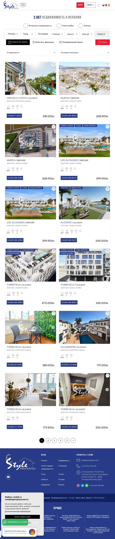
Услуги (61, 474)
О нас (43, 474)
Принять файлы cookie (22, 517)
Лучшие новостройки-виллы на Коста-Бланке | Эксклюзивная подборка (44, 517)
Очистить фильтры (44, 42)
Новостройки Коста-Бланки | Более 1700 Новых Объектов (98, 516)
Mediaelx (101, 498)
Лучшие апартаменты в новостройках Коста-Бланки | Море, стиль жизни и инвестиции (71, 518)
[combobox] (13, 34)
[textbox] (13, 34)
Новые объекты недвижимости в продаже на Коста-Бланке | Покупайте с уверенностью (44, 529)
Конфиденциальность (59, 498)
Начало (44, 461)
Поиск (104, 42)
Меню (89, 5)
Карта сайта (80, 498)
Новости (44, 479)
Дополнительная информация (17, 511)
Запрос (80, 5)
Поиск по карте (20, 42)
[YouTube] (8, 477)
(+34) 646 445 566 (96, 486)
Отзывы (61, 479)
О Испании (62, 466)
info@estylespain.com (90, 460)
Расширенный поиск (73, 42)
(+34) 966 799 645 (88, 466)
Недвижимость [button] (64, 461)
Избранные (45, 485)
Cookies (72, 498)
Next (54, 78)
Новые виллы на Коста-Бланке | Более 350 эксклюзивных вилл (71, 529)
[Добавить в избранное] (54, 64)
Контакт (61, 485)
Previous (7, 78)
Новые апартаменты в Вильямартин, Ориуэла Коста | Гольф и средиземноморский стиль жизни (98, 530)
